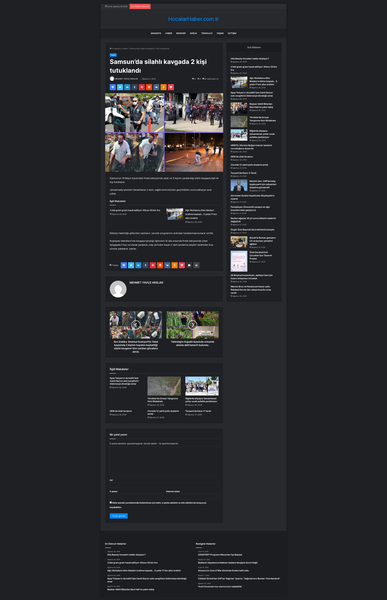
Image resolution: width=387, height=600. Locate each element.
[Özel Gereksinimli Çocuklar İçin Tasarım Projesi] (239, 261)
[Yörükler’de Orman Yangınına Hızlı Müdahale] (164, 386)
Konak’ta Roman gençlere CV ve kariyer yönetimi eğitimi (263, 240)
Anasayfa (156, 33)
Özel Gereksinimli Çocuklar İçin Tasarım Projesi (261, 255)
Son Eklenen (254, 47)
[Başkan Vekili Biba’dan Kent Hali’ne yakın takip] (239, 108)
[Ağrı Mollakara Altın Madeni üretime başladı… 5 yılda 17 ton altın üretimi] (174, 214)
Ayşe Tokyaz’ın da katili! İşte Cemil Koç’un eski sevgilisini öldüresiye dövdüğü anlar (124, 381)
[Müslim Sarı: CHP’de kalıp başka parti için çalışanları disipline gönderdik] (239, 185)
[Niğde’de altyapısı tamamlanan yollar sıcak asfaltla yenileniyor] (202, 386)
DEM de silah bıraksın (121, 411)
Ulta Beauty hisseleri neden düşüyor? (250, 58)
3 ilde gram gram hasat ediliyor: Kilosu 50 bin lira (135, 210)
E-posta (114, 491)
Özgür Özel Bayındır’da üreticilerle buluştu (252, 229)
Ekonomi (181, 33)
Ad (112, 480)
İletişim (232, 33)
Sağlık (193, 33)
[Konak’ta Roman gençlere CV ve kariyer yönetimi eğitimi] (239, 242)
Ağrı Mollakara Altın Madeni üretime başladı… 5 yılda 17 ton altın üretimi (201, 214)
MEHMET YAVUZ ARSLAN (126, 79)
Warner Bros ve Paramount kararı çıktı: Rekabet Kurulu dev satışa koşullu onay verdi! (251, 289)
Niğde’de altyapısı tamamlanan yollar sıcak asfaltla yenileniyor (262, 133)
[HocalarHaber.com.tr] (193, 19)
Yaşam (220, 33)
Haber (168, 33)
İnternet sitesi (173, 491)
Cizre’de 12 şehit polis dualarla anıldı (249, 164)
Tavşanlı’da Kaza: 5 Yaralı (198, 411)
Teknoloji (206, 33)
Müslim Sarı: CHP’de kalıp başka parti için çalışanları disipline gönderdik (263, 184)
